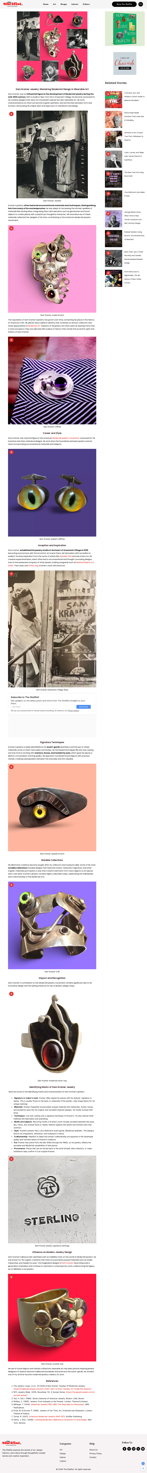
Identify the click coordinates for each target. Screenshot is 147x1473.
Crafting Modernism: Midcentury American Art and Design (60, 1419)
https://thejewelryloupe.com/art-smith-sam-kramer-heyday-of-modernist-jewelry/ (53, 1389)
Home (45, 4)
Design (64, 4)
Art (54, 4)
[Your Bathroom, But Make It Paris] (113, 198)
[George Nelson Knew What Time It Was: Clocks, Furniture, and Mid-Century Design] (113, 218)
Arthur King (33, 565)
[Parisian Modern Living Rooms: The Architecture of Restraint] (113, 238)
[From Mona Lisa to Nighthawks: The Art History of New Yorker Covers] (113, 278)
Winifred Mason (83, 562)
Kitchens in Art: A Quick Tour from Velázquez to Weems (133, 136)
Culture (86, 4)
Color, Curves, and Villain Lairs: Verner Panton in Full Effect (134, 156)
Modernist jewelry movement (66, 438)
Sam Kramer (67, 1263)
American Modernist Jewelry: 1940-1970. (47, 1416)
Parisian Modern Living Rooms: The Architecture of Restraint (134, 236)
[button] (140, 4)
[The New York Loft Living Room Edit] (113, 179)
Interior (74, 4)
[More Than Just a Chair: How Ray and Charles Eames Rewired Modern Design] (113, 258)
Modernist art (34, 326)
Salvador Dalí (66, 556)
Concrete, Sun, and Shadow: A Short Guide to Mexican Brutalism (134, 96)
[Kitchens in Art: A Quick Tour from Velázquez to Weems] (113, 139)
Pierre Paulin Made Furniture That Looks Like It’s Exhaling (134, 116)
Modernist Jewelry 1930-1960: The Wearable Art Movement (57, 1404)
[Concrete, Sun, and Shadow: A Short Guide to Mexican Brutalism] (113, 99)
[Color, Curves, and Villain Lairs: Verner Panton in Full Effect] (113, 159)
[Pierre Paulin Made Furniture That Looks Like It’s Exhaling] (113, 119)
